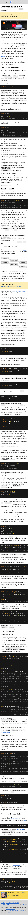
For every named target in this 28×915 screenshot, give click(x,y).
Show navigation (5, 2)
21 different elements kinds (19, 291)
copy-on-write (16, 864)
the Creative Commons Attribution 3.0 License (15, 910)
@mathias (23, 892)
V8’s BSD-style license (11, 908)
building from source (15, 818)
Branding (3, 902)
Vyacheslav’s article (5, 732)
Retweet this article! (14, 895)
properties (3, 56)
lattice (24, 249)
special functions (20, 829)
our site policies (8, 912)
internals (21, 8)
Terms (7, 902)
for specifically (11, 286)
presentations (3, 10)
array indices (9, 40)
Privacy (11, 902)
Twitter (15, 902)
